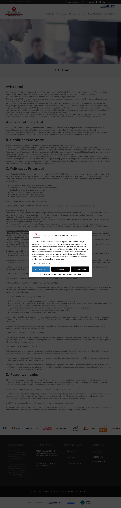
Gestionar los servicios (41, 263)
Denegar (60, 269)
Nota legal (77, 274)
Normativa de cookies (48, 274)
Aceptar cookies (41, 269)
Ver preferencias (79, 269)
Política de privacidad (64, 274)
